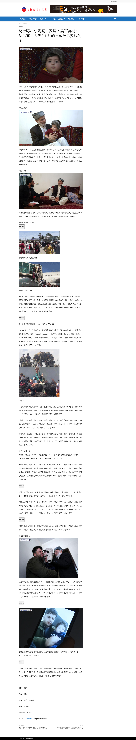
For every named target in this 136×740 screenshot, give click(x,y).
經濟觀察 (23, 19)
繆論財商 (61, 19)
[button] (115, 19)
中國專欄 (80, 19)
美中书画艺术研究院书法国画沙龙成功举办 (70, 728)
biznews (29, 719)
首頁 (20, 24)
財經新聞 (32, 19)
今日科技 (52, 19)
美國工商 (43, 19)
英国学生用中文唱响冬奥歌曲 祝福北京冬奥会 (33, 728)
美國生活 (71, 19)
